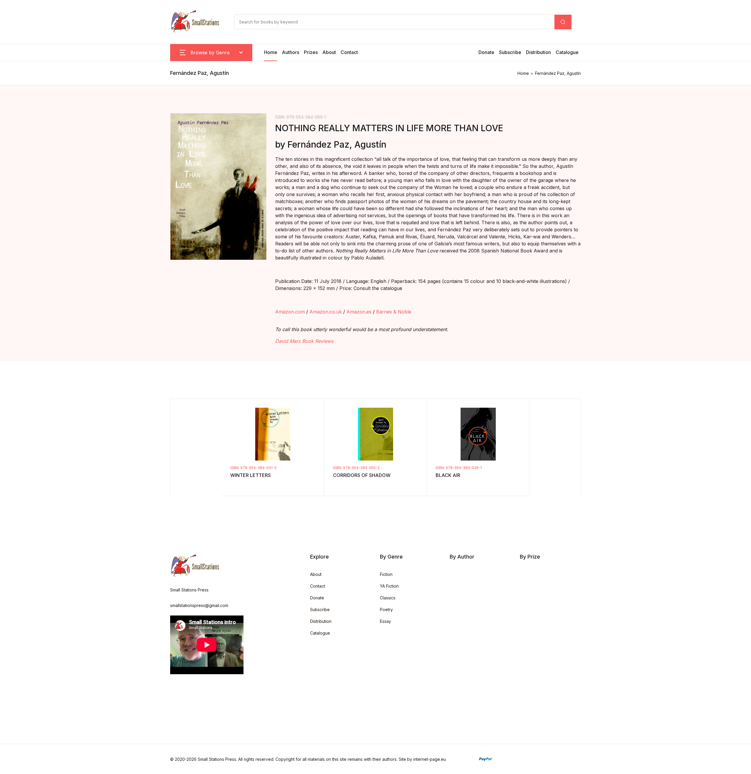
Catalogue (567, 52)
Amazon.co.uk (325, 312)
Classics (387, 597)
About (329, 52)
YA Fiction (389, 586)
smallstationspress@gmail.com (199, 605)
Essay (385, 621)
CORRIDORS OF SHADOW (361, 475)
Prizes (311, 52)
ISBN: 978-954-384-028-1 (459, 468)
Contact (349, 52)
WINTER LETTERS (250, 475)
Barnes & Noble (393, 312)
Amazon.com (290, 312)
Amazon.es (358, 312)
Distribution (538, 52)
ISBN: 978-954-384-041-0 (253, 468)
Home (270, 52)
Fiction (386, 574)
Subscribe (510, 52)
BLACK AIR (448, 475)
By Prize (530, 557)
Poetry (386, 609)
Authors (290, 52)
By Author (462, 557)
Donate (486, 52)
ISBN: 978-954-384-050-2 (356, 468)
